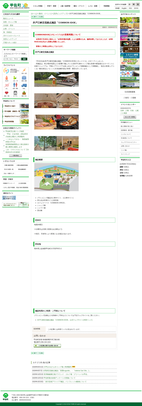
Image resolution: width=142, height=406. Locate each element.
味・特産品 (7, 32)
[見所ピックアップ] (60, 13)
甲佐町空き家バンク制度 (15, 131)
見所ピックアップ (10, 39)
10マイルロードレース (11, 36)
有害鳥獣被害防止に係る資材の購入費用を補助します (17, 145)
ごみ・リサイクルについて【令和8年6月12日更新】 (17, 151)
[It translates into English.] (124, 9)
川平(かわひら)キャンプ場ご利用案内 (58, 367)
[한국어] (136, 9)
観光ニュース (8, 18)
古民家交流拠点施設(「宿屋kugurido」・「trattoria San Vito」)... (67, 370)
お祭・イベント (9, 29)
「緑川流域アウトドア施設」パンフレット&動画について (65, 382)
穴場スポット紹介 (10, 42)
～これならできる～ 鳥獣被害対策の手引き (17, 140)
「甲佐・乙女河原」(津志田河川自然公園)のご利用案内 (17, 135)
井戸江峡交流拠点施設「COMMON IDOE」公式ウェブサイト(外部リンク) (65, 320)
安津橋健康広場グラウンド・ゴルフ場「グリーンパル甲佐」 (66, 374)
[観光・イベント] (45, 13)
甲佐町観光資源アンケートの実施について (60, 378)
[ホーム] (34, 13)
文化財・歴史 (8, 25)
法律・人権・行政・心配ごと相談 (129, 112)
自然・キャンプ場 (10, 22)
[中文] (130, 9)
